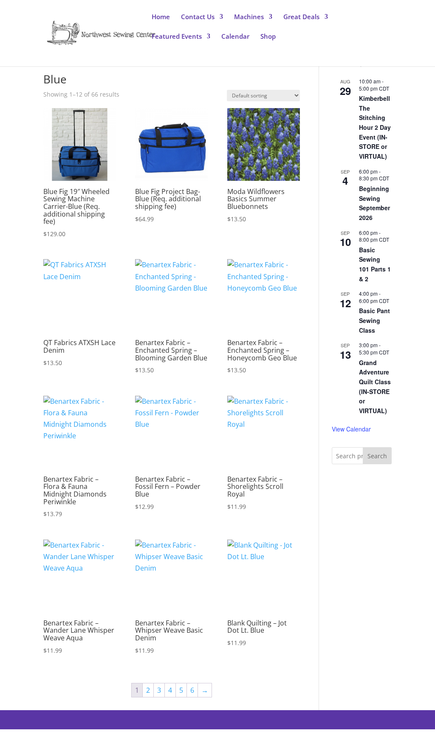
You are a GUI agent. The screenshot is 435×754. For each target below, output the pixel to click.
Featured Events (177, 36)
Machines (249, 17)
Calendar (235, 36)
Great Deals (301, 17)
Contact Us (198, 17)
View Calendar (351, 429)
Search (377, 456)
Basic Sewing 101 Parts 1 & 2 (375, 264)
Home (161, 17)
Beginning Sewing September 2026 (374, 203)
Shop (268, 36)
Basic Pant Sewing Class (374, 320)
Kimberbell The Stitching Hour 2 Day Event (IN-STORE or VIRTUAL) (375, 127)
